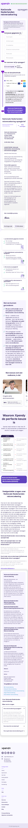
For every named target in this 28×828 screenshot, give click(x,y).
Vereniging (4, 782)
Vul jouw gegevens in (12, 33)
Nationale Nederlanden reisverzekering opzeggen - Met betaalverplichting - (15, 110)
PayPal (7, 86)
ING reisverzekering (8, 687)
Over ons (4, 800)
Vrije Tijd (3, 775)
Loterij (3, 770)
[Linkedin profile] (8, 753)
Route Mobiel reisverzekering (11, 694)
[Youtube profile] (14, 753)
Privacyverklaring (6, 813)
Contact (3, 807)
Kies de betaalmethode (12, 73)
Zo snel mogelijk (10, 66)
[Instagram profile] (11, 753)
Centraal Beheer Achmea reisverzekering (14, 690)
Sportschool (4, 772)
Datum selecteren (19, 66)
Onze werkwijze (5, 804)
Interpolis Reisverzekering (10, 689)
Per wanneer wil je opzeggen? (14, 62)
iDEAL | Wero (9, 80)
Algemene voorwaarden (7, 815)
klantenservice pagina (10, 615)
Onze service (4, 802)
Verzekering (4, 784)
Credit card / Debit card (11, 83)
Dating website (5, 777)
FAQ (3, 792)
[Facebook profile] (3, 753)
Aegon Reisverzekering (9, 692)
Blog (3, 809)
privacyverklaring (10, 94)
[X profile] (5, 753)
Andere (3, 779)
